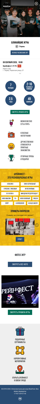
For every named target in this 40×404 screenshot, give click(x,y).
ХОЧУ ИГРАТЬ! (20, 26)
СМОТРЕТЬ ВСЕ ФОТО (20, 264)
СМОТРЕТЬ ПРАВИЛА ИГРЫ (20, 112)
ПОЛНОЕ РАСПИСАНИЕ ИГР (20, 53)
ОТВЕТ (20, 239)
